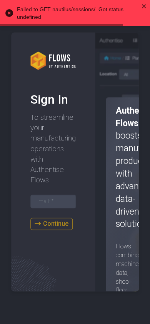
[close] (144, 6)
